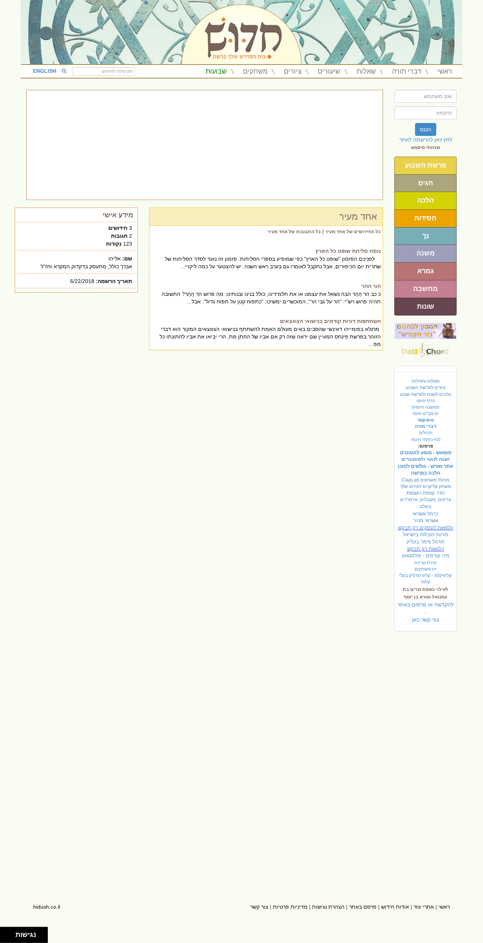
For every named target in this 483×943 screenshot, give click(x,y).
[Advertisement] (205, 145)
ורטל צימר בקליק (425, 542)
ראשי (444, 71)
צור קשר (259, 907)
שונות (425, 306)
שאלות (366, 71)
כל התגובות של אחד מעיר (294, 231)
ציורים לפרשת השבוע (426, 387)
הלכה (425, 200)
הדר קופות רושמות (425, 493)
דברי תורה (406, 71)
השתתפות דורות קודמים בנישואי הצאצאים (330, 321)
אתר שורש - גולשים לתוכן (425, 466)
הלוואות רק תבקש (425, 549)
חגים (425, 183)
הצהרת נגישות (328, 907)
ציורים (292, 71)
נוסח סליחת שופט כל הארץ (348, 251)
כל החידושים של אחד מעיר (353, 231)
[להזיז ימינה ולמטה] (10, 937)
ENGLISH (44, 71)
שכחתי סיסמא (425, 147)
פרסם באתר (363, 907)
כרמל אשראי (425, 514)
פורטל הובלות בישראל (425, 534)
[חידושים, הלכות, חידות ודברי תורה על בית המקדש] (425, 331)
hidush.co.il (46, 907)
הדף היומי (425, 400)
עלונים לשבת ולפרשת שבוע (425, 394)
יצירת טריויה (425, 562)
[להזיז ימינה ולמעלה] (10, 933)
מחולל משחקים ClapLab (425, 480)
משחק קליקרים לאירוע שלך (425, 486)
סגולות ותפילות (426, 381)
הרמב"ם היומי (425, 413)
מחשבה (425, 288)
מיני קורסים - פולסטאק (425, 555)
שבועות (216, 71)
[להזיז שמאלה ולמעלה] (6, 933)
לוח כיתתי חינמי (425, 439)
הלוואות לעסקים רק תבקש (425, 528)
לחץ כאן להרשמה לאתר (425, 140)
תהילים (425, 432)
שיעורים (329, 71)
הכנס (425, 129)
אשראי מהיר (425, 520)
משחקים (255, 71)
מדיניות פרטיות (290, 907)
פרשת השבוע (425, 165)
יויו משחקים (426, 569)
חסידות (425, 218)
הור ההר (371, 286)
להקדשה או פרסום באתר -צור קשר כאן (425, 612)
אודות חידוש (395, 907)
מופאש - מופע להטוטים (425, 452)
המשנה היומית (426, 407)
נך (425, 236)
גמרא (425, 271)
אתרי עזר (424, 907)
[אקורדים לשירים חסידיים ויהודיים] (425, 348)
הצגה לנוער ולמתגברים (425, 459)
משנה (426, 253)
